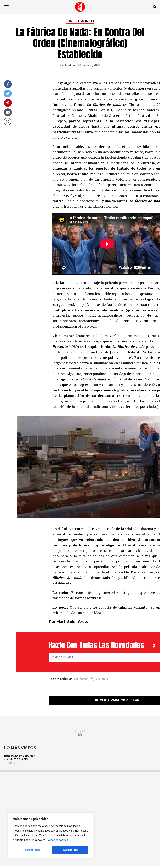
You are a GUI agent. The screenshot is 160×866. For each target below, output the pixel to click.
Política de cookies (57, 840)
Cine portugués (83, 679)
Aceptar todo (70, 849)
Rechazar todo (32, 849)
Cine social (102, 679)
